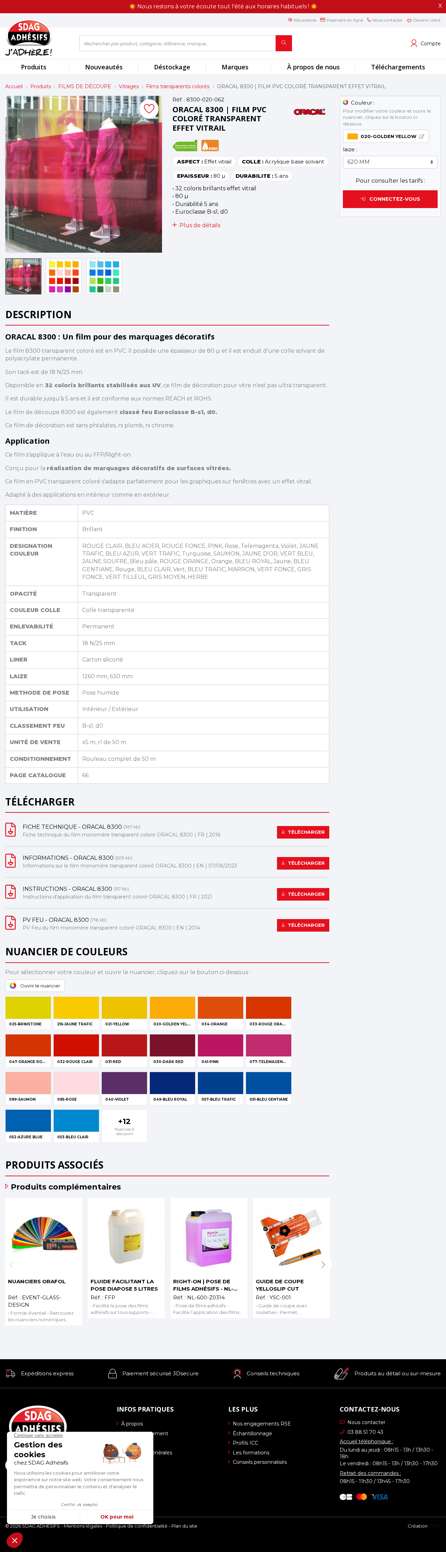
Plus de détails (199, 225)
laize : (350, 149)
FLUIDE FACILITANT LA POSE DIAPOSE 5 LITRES (124, 1285)
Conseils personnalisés (260, 1462)
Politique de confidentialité (137, 1526)
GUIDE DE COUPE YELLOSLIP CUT (280, 1285)
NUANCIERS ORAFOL (37, 1281)
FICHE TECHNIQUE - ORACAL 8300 (72, 827)
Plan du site (184, 1526)
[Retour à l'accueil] (37, 37)
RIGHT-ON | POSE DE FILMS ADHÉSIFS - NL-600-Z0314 (203, 1285)
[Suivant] (323, 1264)
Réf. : (178, 99)
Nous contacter (366, 1422)
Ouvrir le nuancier (40, 985)
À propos (132, 1424)
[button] (39, 1373)
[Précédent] (11, 1264)
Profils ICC (245, 1443)
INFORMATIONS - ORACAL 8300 (68, 858)
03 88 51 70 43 (365, 1432)
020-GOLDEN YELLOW (388, 136)
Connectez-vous (394, 199)
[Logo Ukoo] (435, 1526)
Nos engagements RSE (262, 1424)
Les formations (251, 1453)
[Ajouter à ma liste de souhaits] (149, 108)
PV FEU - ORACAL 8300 (56, 920)
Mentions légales (83, 1526)
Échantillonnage (252, 1433)
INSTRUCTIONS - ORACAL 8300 (67, 889)
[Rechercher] (284, 43)
